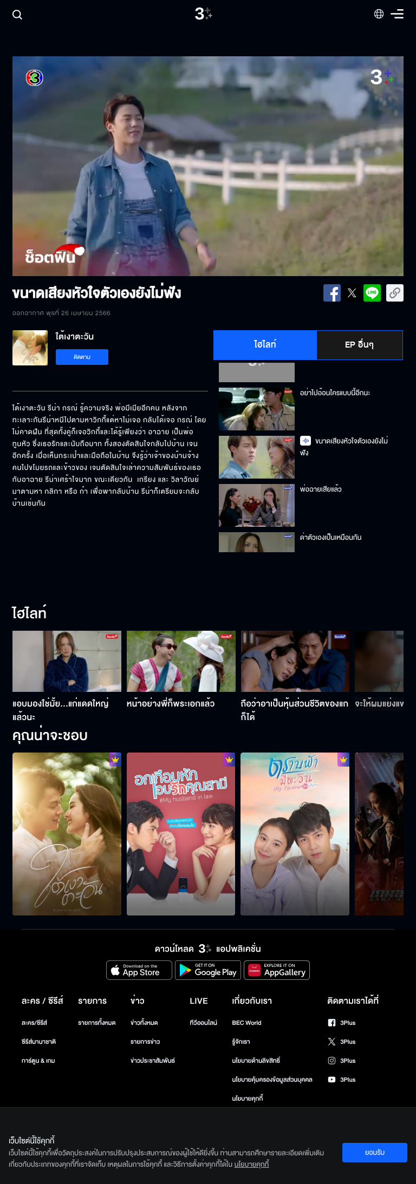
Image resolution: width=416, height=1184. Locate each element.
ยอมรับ (375, 1152)
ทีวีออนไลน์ (203, 1023)
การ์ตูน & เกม (38, 1061)
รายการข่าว (145, 1042)
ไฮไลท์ (266, 345)
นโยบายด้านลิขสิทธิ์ (256, 1061)
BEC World (246, 1023)
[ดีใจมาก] (181, 834)
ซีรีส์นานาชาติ (39, 1042)
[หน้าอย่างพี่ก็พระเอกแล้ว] (181, 661)
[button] (90, 166)
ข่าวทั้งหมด (144, 1023)
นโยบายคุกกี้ (247, 1099)
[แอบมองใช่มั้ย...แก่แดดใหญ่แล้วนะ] (66, 661)
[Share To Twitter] (352, 293)
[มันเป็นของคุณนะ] (66, 834)
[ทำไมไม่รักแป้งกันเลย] (294, 834)
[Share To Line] (372, 293)
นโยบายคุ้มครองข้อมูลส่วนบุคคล (272, 1080)
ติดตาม (82, 357)
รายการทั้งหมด (96, 1023)
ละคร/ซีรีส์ (34, 1023)
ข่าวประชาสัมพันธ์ (153, 1061)
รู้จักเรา (241, 1042)
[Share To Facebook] (332, 293)
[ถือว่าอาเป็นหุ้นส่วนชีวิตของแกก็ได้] (295, 661)
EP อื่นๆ (359, 345)
